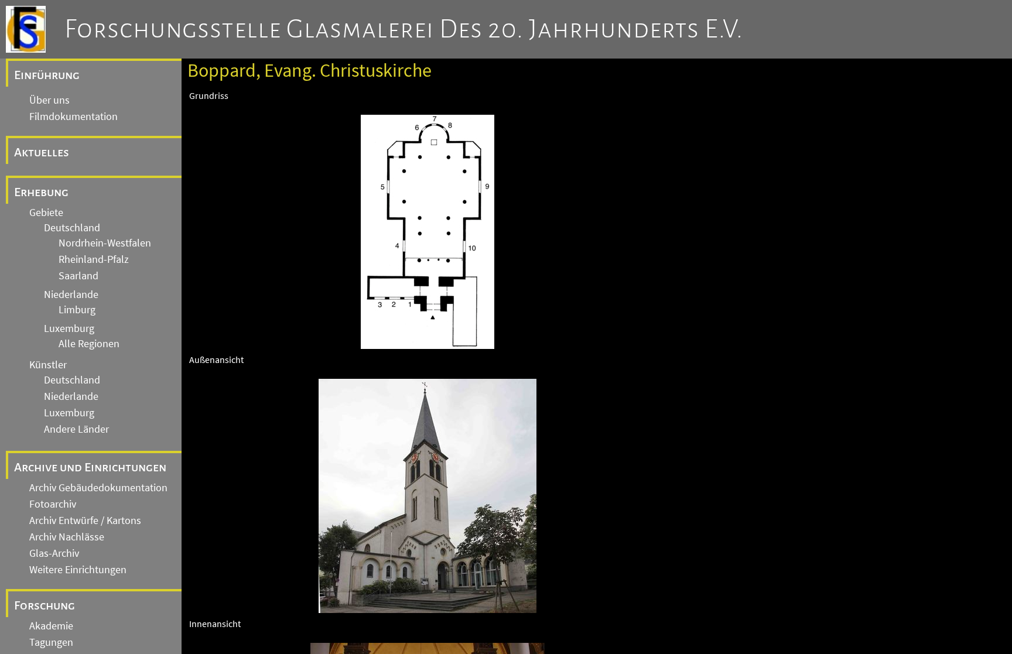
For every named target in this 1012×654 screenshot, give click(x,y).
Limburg (77, 309)
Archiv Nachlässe (66, 536)
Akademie (51, 625)
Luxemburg (69, 328)
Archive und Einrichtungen (90, 467)
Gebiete (46, 212)
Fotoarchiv (52, 504)
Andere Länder (76, 429)
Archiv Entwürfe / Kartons (85, 520)
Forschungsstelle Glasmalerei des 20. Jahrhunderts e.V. (403, 29)
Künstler (48, 364)
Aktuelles (41, 152)
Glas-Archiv (54, 553)
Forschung (44, 605)
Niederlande (71, 294)
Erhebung (41, 192)
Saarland (78, 275)
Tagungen (51, 642)
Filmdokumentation (73, 116)
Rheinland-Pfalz (94, 259)
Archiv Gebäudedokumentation (98, 487)
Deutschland (72, 227)
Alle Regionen (89, 343)
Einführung (47, 75)
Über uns (49, 100)
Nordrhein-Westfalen (105, 243)
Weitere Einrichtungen (77, 569)
